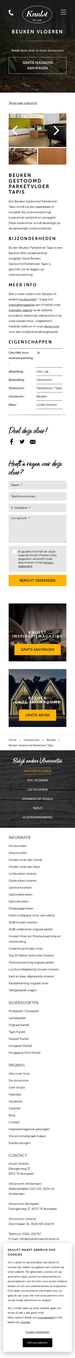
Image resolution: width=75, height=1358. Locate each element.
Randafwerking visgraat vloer (28, 983)
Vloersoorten (18, 853)
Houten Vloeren (37, 771)
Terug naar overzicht (23, 103)
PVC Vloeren (37, 780)
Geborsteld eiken (20, 894)
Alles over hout (19, 1073)
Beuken (51, 740)
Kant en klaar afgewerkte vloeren (31, 976)
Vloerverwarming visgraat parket (31, 962)
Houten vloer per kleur (24, 867)
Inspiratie (15, 1094)
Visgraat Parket (19, 1025)
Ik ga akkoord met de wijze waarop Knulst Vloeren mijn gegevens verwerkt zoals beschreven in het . (37, 559)
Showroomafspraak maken (27, 1136)
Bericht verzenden (38, 579)
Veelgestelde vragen (23, 990)
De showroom (19, 1080)
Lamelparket (17, 1018)
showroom (51, 326)
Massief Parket (19, 1039)
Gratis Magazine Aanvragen (37, 63)
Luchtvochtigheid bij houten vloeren (34, 969)
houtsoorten (27, 299)
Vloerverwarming (37, 817)
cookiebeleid (45, 1317)
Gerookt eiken (18, 901)
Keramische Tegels (37, 799)
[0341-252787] (19, 4)
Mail (11, 4)
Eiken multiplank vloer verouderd (31, 915)
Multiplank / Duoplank (24, 1011)
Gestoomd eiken (20, 887)
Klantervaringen (19, 1143)
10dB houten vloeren (23, 922)
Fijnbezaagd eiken (21, 908)
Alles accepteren (37, 1342)
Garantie (14, 1108)
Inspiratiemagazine (22, 305)
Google (25, 1322)
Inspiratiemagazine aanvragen (29, 1129)
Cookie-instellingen (37, 1332)
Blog (12, 1115)
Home (13, 740)
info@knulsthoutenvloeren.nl (39, 1239)
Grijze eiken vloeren (23, 880)
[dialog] (37, 1297)
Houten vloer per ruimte (25, 860)
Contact (14, 1122)
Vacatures (15, 1101)
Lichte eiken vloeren (23, 873)
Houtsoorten (32, 740)
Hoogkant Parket (20, 1046)
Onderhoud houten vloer (26, 948)
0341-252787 (31, 1234)
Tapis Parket (17, 1032)
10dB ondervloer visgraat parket (30, 929)
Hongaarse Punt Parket (24, 1053)
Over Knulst (17, 1087)
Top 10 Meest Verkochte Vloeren (31, 955)
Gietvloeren (37, 789)
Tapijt (37, 808)
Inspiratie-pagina (20, 310)
